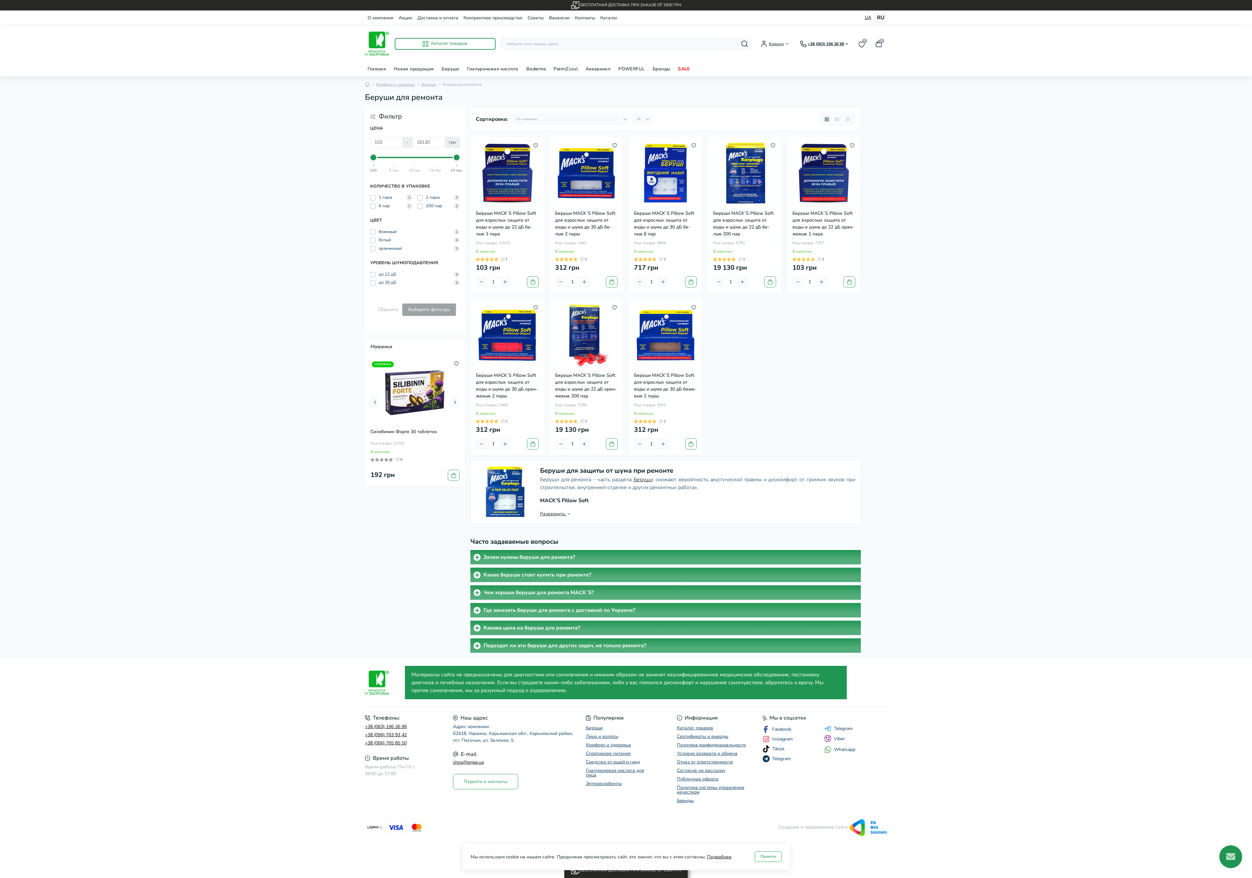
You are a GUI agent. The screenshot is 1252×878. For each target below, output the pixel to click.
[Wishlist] (456, 363)
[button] (375, 402)
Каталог (609, 18)
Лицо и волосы (602, 736)
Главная (377, 69)
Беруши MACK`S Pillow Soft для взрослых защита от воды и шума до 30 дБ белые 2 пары (585, 223)
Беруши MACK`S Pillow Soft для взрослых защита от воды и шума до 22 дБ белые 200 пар (743, 223)
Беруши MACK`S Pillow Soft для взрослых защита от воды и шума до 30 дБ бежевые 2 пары (665, 385)
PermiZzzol (565, 69)
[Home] (367, 84)
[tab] (665, 557)
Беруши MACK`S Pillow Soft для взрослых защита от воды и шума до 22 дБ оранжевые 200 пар (586, 385)
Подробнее (719, 857)
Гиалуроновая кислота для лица (615, 772)
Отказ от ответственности (705, 762)
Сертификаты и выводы (702, 736)
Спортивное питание (608, 753)
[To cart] (454, 475)
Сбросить (388, 309)
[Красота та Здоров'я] (383, 682)
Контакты (585, 18)
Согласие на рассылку (701, 770)
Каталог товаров (695, 728)
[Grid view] (827, 119)
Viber (839, 739)
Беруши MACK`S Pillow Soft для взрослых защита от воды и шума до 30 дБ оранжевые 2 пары (506, 385)
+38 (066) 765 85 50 (386, 743)
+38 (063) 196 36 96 (386, 726)
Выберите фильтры (429, 309)
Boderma (536, 69)
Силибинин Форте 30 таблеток (404, 432)
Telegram (843, 729)
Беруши (450, 69)
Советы (536, 18)
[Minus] (481, 282)
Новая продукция (414, 69)
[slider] (374, 157)
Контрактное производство (492, 18)
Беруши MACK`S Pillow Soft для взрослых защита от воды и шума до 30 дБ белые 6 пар (664, 223)
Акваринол (598, 69)
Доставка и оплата (437, 18)
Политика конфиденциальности (711, 745)
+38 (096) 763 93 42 (386, 735)
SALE (684, 69)
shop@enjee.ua (468, 762)
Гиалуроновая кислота (492, 69)
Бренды (661, 69)
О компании (380, 18)
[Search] (744, 44)
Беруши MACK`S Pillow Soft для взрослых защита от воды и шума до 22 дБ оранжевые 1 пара (823, 223)
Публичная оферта (697, 779)
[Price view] (847, 119)
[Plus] (505, 282)
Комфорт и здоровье (395, 84)
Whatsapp (844, 749)
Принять (768, 856)
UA (868, 18)
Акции (405, 18)
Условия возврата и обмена (707, 753)
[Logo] (377, 43)
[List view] (837, 119)
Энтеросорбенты (604, 783)
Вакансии (559, 18)
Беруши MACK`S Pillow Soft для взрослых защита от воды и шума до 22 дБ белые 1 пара (506, 223)
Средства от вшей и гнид (613, 762)
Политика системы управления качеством (710, 789)
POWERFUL (631, 69)
